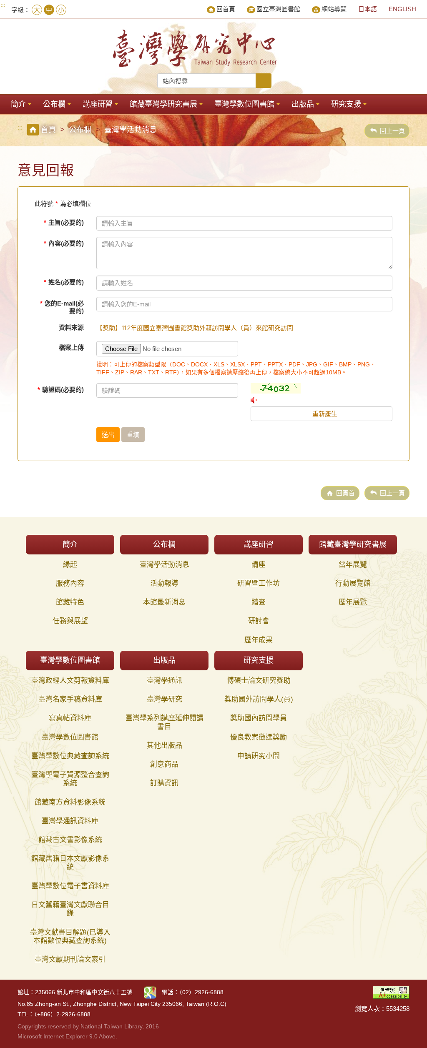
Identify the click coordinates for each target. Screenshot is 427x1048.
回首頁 (225, 9)
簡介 (18, 104)
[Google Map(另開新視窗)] (150, 992)
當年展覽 (353, 565)
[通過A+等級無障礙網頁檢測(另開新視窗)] (391, 991)
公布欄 (54, 104)
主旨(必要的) (64, 222)
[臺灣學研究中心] (196, 48)
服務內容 (70, 583)
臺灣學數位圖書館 (244, 104)
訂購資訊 (164, 783)
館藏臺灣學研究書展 (163, 104)
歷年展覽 (353, 602)
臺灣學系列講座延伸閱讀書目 (164, 722)
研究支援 (346, 104)
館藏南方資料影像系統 (70, 802)
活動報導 (164, 583)
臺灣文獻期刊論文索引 (70, 959)
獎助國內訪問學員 (258, 718)
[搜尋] (263, 80)
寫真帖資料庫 (70, 718)
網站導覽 (334, 9)
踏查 (258, 602)
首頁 (48, 129)
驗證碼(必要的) (61, 389)
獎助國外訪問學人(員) (258, 699)
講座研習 (98, 104)
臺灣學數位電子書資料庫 (70, 886)
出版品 (302, 104)
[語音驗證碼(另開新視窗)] (321, 400)
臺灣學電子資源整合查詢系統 (70, 779)
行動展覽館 (353, 583)
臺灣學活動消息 (164, 565)
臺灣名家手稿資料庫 (70, 699)
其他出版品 (164, 746)
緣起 (70, 565)
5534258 (397, 1008)
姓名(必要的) (64, 282)
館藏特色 (70, 602)
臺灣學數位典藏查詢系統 (70, 756)
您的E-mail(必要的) (62, 307)
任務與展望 (70, 621)
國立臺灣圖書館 (278, 9)
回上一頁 (392, 130)
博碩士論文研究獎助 (259, 680)
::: (2, 4)
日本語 (367, 9)
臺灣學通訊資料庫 (70, 821)
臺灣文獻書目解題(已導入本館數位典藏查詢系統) (70, 936)
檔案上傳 (71, 347)
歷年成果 (258, 640)
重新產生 (324, 413)
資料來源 (71, 327)
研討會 (258, 621)
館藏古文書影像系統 (70, 840)
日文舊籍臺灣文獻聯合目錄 (70, 909)
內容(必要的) (64, 243)
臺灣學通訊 (164, 680)
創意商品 (164, 764)
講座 (258, 565)
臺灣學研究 (164, 699)
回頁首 (345, 492)
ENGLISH (402, 9)
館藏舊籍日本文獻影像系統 (70, 863)
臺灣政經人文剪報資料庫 (70, 680)
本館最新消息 (164, 602)
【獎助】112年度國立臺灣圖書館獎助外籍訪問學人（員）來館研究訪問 (194, 327)
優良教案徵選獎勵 (258, 737)
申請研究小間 (258, 756)
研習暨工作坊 (258, 583)
